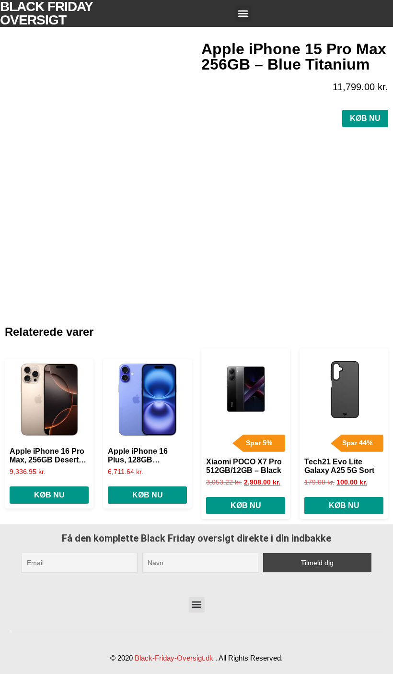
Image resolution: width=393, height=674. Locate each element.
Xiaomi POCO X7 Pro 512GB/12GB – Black (244, 466)
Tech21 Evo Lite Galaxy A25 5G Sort (339, 466)
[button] (243, 14)
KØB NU (365, 118)
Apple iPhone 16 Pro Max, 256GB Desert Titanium (47, 455)
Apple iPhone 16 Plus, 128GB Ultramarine (138, 455)
